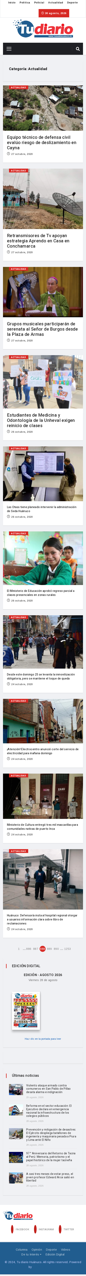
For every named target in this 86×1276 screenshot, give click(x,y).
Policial (39, 2)
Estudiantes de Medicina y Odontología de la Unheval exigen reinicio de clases (41, 420)
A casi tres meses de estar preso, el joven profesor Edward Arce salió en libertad (50, 1177)
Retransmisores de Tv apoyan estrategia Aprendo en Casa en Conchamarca (38, 240)
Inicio (11, 2)
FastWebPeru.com (45, 1267)
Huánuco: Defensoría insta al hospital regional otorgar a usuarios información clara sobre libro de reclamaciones (42, 919)
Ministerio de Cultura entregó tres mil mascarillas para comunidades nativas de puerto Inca (42, 827)
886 (28, 948)
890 (56, 948)
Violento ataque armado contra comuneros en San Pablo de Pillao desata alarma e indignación (48, 1088)
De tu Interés (30, 1254)
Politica (25, 2)
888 (42, 948)
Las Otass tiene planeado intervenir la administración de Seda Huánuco (41, 509)
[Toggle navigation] (7, 49)
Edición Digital (55, 1254)
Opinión (37, 1249)
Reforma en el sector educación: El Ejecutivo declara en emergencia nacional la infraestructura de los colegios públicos (49, 1111)
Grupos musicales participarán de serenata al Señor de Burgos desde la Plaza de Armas (42, 329)
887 (35, 948)
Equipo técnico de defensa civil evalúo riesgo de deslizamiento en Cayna (41, 142)
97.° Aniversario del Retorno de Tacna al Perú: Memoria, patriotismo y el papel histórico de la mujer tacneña (51, 1156)
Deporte (72, 2)
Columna (22, 1249)
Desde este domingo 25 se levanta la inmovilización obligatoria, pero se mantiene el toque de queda (41, 676)
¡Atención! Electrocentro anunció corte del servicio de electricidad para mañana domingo (43, 751)
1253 (67, 948)
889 (49, 948)
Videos (65, 1249)
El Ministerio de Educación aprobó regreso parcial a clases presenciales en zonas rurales (40, 593)
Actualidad (55, 2)
